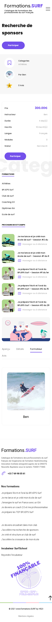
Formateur (36, 349)
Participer (13, 45)
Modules (9, 139)
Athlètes (22, 64)
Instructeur (10, 114)
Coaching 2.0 (8, 202)
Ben (24, 74)
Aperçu (6, 349)
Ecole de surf (8, 214)
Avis (4, 355)
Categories (23, 60)
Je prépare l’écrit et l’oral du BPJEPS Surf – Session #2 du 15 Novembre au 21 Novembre (33, 289)
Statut (8, 146)
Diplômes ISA (8, 208)
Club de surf (8, 195)
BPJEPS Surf (8, 189)
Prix (6, 108)
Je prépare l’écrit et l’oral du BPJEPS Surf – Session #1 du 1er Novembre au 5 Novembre (33, 272)
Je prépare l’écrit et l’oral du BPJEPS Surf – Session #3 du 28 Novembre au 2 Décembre (33, 305)
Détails (20, 349)
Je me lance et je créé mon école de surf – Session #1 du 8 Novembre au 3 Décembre (33, 256)
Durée (8, 120)
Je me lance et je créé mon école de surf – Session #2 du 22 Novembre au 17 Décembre (33, 240)
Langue (8, 133)
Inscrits (8, 127)
